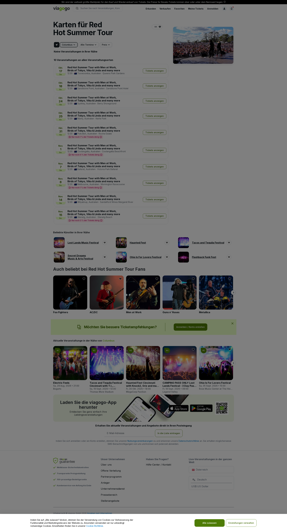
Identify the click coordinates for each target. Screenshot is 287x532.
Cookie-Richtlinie (94, 526)
